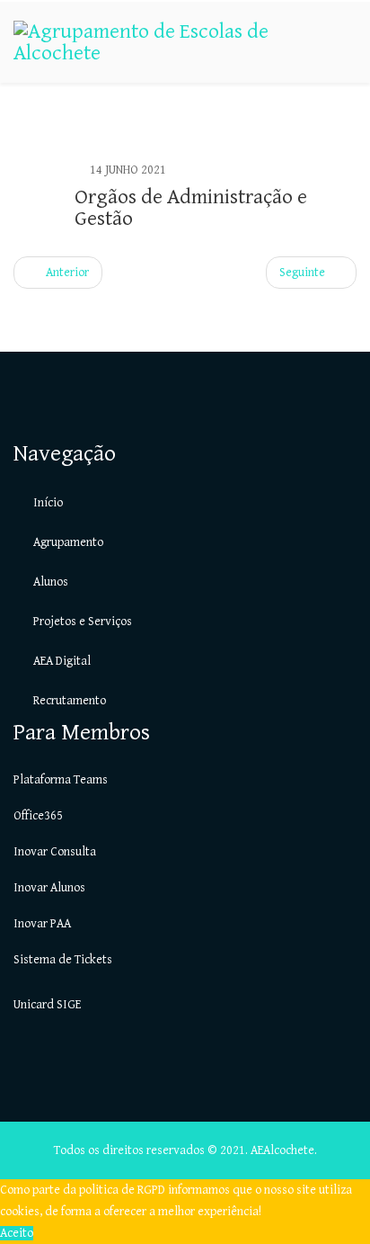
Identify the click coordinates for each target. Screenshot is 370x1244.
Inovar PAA (42, 924)
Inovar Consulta (54, 852)
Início (47, 503)
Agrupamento (67, 542)
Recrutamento (68, 701)
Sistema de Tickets (62, 960)
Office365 (38, 816)
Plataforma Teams (60, 780)
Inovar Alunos (49, 888)
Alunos (49, 582)
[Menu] (349, 122)
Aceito (16, 1233)
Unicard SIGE (47, 1005)
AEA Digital (61, 661)
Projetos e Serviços (81, 621)
